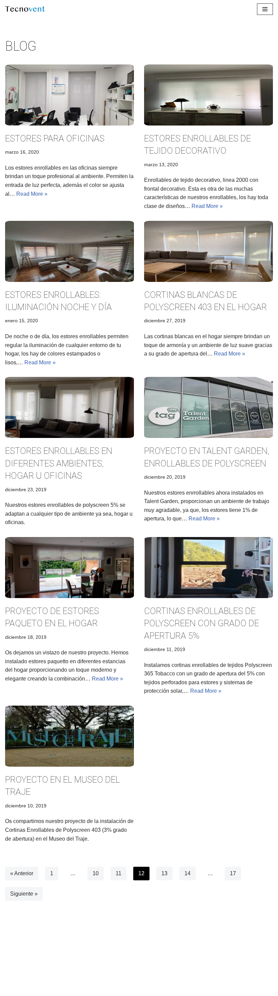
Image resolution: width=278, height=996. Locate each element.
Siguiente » (24, 894)
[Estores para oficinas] (69, 95)
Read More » (31, 194)
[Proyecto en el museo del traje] (69, 736)
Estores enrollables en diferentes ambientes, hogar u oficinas (58, 463)
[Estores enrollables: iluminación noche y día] (69, 251)
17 (233, 873)
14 (187, 873)
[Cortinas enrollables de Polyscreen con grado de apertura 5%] (208, 567)
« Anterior (21, 873)
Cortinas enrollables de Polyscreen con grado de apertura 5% (201, 623)
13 (164, 873)
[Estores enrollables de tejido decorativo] (208, 95)
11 (118, 873)
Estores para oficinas (54, 138)
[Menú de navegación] (265, 9)
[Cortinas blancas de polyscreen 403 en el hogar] (208, 251)
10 (96, 873)
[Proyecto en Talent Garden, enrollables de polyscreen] (208, 407)
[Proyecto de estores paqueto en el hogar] (69, 567)
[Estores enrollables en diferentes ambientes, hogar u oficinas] (69, 407)
